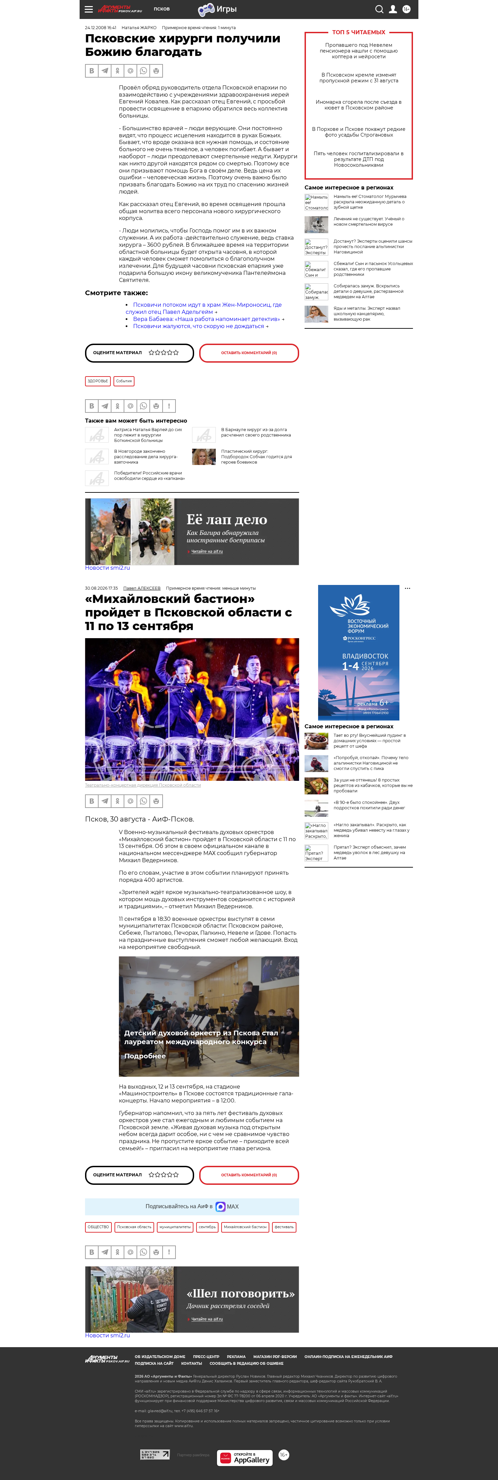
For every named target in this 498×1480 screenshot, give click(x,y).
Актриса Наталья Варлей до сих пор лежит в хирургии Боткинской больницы (148, 435)
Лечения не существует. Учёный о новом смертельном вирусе (369, 221)
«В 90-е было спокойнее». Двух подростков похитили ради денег (369, 805)
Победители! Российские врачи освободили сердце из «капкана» (149, 475)
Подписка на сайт (154, 1363)
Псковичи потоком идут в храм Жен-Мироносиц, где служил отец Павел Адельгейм (204, 308)
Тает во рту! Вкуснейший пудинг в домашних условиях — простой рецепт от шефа (370, 741)
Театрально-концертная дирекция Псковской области (143, 785)
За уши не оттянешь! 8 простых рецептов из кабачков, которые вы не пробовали (373, 785)
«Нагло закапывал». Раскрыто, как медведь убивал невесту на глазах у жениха (372, 830)
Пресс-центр (206, 1357)
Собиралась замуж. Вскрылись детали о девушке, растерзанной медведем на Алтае (368, 291)
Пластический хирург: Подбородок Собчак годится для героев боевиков (256, 457)
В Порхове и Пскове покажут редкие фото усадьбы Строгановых (359, 132)
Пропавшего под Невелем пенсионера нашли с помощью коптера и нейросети (359, 51)
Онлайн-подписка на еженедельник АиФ (349, 1357)
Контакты (191, 1363)
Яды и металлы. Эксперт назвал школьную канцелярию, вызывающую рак (367, 314)
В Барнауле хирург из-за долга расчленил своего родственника (256, 432)
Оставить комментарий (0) (249, 353)
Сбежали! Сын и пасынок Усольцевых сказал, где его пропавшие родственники (373, 269)
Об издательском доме (160, 1357)
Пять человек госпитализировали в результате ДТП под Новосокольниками (359, 159)
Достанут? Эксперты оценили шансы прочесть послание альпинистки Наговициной (373, 247)
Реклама (236, 1357)
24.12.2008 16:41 (100, 27)
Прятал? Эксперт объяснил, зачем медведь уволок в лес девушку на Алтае (370, 852)
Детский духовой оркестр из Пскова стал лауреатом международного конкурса (201, 1037)
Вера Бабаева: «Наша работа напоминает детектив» (206, 319)
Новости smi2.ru (107, 568)
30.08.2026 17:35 (101, 588)
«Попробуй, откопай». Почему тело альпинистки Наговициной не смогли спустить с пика (371, 763)
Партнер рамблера (193, 1455)
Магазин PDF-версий (275, 1357)
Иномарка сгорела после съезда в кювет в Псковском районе (359, 105)
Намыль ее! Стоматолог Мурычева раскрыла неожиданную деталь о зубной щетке (370, 202)
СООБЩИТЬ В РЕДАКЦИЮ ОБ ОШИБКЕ (247, 1363)
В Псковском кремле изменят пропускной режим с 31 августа (358, 78)
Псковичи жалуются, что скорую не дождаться (198, 326)
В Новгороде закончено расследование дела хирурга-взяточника (146, 457)
